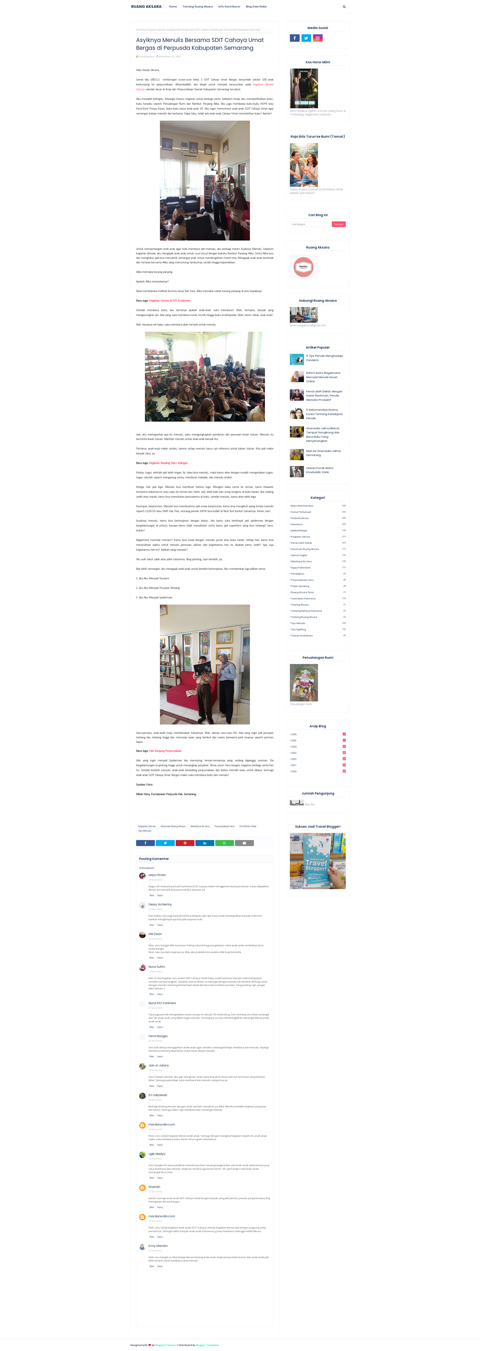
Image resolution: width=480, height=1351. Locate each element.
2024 (318, 746)
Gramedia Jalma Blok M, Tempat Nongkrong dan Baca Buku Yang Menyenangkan (323, 434)
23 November (155, 1007)
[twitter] (306, 38)
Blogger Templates (207, 1345)
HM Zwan (155, 934)
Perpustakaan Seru (225, 826)
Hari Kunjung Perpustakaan (165, 751)
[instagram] (318, 38)
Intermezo (318, 524)
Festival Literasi (318, 518)
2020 (318, 771)
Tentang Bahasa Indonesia (318, 610)
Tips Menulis (144, 830)
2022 (318, 759)
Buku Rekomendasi (318, 505)
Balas (152, 895)
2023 (318, 752)
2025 (318, 740)
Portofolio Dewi (248, 826)
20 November (155, 879)
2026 (318, 734)
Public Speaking (318, 586)
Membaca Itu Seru (200, 826)
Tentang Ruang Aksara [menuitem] (197, 6)
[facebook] (295, 38)
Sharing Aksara (318, 604)
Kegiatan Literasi (156, 29)
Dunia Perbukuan (318, 512)
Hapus (160, 895)
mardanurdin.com (161, 1124)
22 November (155, 938)
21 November (155, 909)
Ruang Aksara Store (318, 592)
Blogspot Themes (165, 1345)
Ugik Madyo (156, 1154)
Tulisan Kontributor (318, 635)
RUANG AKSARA (146, 6)
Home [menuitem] (173, 6)
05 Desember (155, 1250)
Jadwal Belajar (318, 530)
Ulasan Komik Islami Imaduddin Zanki (319, 470)
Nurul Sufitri (156, 967)
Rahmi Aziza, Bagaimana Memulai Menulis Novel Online (323, 377)
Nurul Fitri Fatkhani (162, 1003)
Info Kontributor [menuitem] (229, 6)
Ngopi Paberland (318, 567)
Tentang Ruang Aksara (318, 617)
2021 (318, 765)
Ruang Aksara (146, 56)
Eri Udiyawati (157, 1095)
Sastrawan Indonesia (318, 598)
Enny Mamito (158, 1246)
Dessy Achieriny (160, 904)
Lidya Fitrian (157, 875)
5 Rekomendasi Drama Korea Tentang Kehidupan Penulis (324, 414)
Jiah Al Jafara (158, 1065)
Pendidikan (318, 573)
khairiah (154, 1187)
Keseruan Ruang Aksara (173, 826)
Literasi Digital (318, 555)
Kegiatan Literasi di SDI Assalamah (169, 300)
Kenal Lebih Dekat (318, 542)
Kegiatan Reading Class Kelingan (168, 463)
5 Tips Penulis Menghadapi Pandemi (324, 358)
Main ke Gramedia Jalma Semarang (323, 453)
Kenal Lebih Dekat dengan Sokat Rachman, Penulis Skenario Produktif (324, 395)
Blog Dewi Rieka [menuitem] (256, 6)
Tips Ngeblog (318, 629)
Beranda (140, 29)
